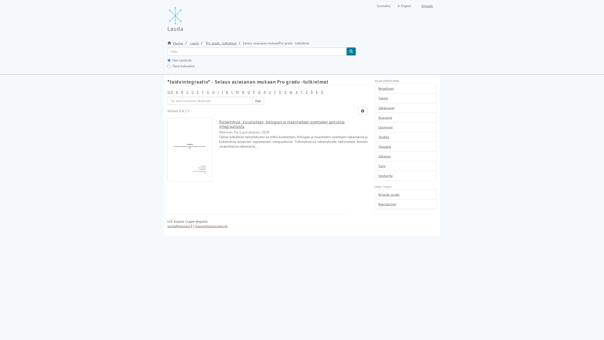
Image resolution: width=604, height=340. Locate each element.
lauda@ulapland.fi (180, 226)
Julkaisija (384, 156)
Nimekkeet (386, 88)
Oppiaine (384, 146)
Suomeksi (384, 6)
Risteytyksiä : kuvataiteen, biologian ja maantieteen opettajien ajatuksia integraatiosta (282, 124)
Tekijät (383, 98)
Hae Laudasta (182, 60)
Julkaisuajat (386, 108)
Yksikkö (383, 137)
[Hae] (351, 51)
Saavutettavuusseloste (211, 226)
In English (404, 6)
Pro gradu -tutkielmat (221, 43)
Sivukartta (385, 176)
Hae (258, 101)
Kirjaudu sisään (389, 194)
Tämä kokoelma (183, 66)
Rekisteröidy (387, 204)
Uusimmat (385, 127)
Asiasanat (385, 117)
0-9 (170, 92)
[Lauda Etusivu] (185, 16)
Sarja (382, 166)
